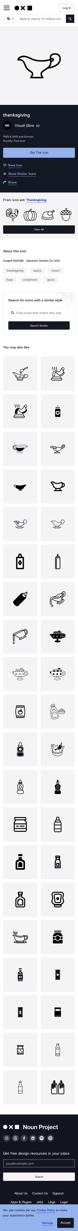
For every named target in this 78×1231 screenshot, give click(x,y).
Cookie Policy (46, 1210)
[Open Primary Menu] (7, 8)
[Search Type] (10, 19)
